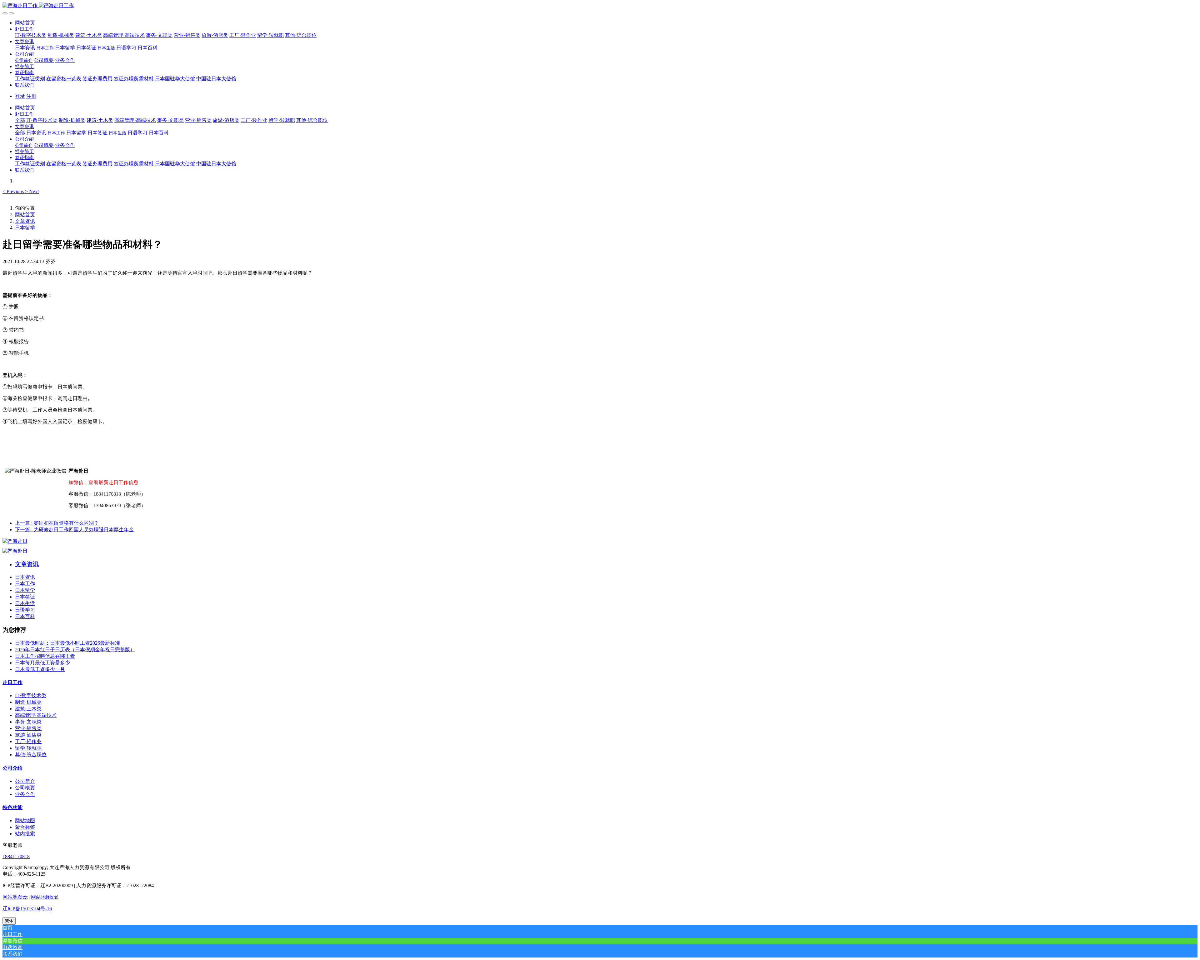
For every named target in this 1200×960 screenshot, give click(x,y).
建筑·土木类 (28, 708)
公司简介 (25, 781)
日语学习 (25, 609)
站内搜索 (25, 833)
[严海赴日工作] (600, 5)
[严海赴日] (15, 541)
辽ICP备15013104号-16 (27, 908)
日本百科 (25, 616)
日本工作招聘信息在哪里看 (45, 656)
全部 (20, 120)
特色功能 (12, 807)
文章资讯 (25, 221)
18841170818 (16, 856)
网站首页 (25, 22)
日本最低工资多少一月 (40, 669)
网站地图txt (15, 897)
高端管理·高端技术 (36, 715)
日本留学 (25, 227)
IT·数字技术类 (30, 695)
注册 (31, 96)
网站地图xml (44, 897)
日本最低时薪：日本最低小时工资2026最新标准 (67, 643)
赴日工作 (12, 682)
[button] (24, 29)
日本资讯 (25, 577)
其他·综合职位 (31, 754)
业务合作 (25, 794)
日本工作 (25, 583)
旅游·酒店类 (28, 735)
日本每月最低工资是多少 (42, 662)
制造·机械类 (28, 702)
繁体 (9, 920)
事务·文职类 (28, 721)
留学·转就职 (28, 748)
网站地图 (25, 820)
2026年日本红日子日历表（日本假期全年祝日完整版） (75, 649)
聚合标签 (25, 827)
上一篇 (57, 523)
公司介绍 (12, 768)
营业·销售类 (28, 728)
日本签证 (25, 596)
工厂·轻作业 (28, 741)
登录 (20, 96)
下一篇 (74, 529)
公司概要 (25, 787)
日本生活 (25, 603)
